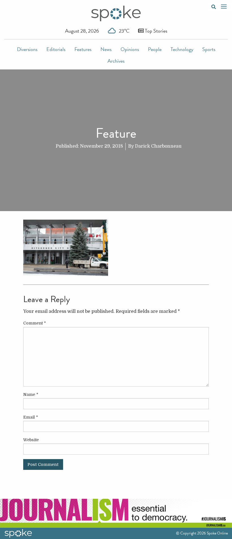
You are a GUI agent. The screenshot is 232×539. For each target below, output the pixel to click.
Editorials (55, 49)
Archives (116, 61)
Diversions (27, 49)
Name (30, 394)
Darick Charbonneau (158, 146)
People (155, 49)
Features (82, 49)
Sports (208, 49)
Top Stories (155, 31)
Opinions (130, 49)
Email (30, 417)
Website (31, 440)
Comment (34, 323)
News (105, 49)
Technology (182, 49)
